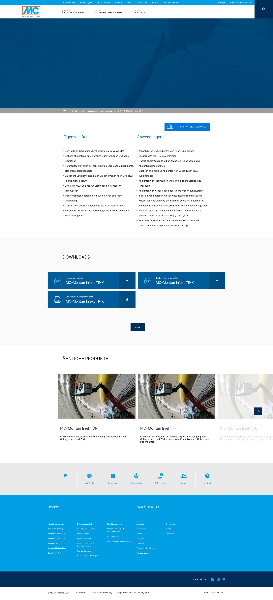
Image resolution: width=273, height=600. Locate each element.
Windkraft (170, 534)
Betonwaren (141, 529)
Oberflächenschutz (114, 524)
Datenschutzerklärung (101, 592)
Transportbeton (142, 553)
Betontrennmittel (54, 553)
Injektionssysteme (84, 551)
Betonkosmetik (54, 543)
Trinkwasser (171, 524)
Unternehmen (68, 2)
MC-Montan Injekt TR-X (132, 111)
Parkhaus (140, 543)
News (130, 2)
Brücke (139, 534)
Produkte (53, 506)
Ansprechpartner (171, 2)
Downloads (142, 2)
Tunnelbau (170, 529)
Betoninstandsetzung (56, 538)
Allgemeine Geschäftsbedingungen (133, 592)
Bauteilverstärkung (55, 529)
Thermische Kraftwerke (145, 548)
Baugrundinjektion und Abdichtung (103, 111)
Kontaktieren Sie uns (213, 592)
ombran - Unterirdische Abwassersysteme (116, 530)
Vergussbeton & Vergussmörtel (119, 541)
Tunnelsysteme (77, 111)
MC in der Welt (103, 2)
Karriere (118, 2)
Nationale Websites (238, 2)
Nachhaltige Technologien (87, 556)
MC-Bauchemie (31, 11)
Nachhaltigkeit (86, 2)
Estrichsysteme (83, 534)
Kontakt (155, 2)
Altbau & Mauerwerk (56, 524)
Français (221, 2)
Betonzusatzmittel (84, 524)
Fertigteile (140, 538)
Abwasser (140, 524)
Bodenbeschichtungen (86, 529)
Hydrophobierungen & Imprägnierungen (86, 544)
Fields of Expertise (147, 506)
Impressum (81, 592)
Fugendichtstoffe (84, 538)
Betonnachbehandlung (57, 548)
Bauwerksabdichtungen (57, 534)
